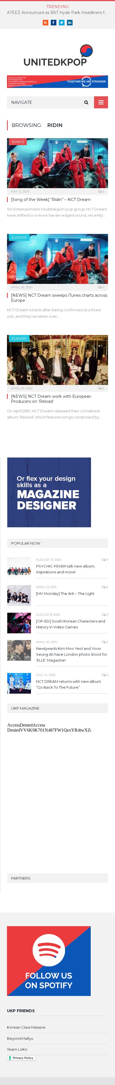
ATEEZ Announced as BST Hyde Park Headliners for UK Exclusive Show (59, 12)
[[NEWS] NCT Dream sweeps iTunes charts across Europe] (57, 260)
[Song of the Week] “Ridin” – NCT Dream (51, 199)
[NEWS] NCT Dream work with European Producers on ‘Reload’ (51, 399)
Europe (19, 237)
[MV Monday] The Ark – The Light (65, 593)
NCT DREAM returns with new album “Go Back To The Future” (68, 684)
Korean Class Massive (26, 1027)
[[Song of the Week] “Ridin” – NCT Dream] (57, 164)
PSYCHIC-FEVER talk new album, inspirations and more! (65, 569)
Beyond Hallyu (20, 1038)
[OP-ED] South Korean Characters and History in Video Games (70, 624)
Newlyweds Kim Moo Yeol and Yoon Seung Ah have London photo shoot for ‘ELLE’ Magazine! (71, 654)
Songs (18, 142)
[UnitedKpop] (57, 53)
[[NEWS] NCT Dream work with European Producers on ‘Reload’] (57, 361)
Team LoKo (17, 1049)
